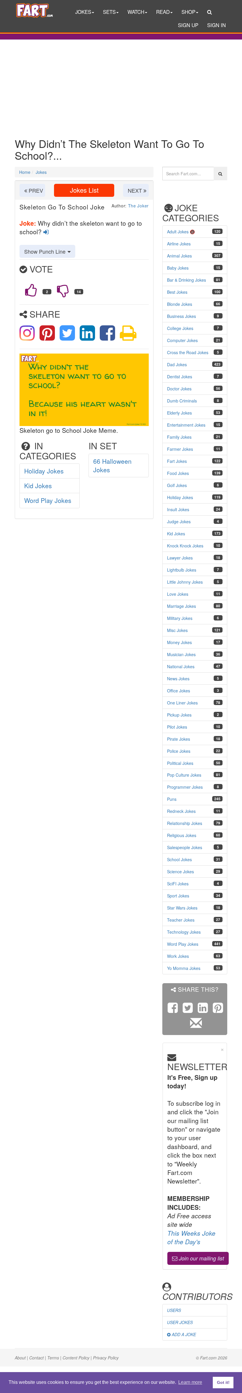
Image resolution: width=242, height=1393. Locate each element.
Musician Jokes (181, 654)
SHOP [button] (188, 11)
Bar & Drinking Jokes (186, 280)
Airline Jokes (179, 244)
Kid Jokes (38, 485)
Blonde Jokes (179, 304)
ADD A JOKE (183, 1334)
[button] (209, 12)
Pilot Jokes (177, 727)
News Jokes (178, 678)
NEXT (135, 190)
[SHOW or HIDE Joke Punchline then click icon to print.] (128, 331)
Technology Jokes (184, 932)
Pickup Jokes (179, 715)
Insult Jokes (178, 509)
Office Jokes (178, 691)
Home (24, 172)
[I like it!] (31, 290)
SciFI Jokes (178, 884)
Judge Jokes (179, 521)
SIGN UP (188, 25)
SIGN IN (216, 25)
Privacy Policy (106, 1358)
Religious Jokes (181, 835)
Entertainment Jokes (186, 425)
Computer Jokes (182, 340)
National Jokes (180, 666)
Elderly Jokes (179, 413)
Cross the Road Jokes (187, 352)
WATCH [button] (135, 11)
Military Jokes (179, 618)
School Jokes (179, 859)
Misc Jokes (177, 630)
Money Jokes (179, 642)
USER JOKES (180, 1322)
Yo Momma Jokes (183, 968)
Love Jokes (177, 594)
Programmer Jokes (185, 787)
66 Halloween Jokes (112, 465)
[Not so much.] (63, 290)
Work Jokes (178, 956)
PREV (35, 190)
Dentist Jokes (179, 376)
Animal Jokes (179, 256)
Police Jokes (178, 751)
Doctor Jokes (179, 389)
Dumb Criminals (182, 401)
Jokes (41, 172)
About (20, 1358)
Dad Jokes (177, 364)
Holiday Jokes (44, 470)
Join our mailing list (200, 1258)
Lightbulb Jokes (181, 570)
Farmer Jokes (180, 449)
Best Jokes (177, 292)
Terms (53, 1358)
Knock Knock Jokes (185, 546)
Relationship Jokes (184, 823)
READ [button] (163, 11)
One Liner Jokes (182, 703)
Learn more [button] (190, 1382)
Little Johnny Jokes (185, 582)
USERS (174, 1310)
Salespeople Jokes (184, 847)
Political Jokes (180, 763)
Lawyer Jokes (180, 558)
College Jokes (180, 328)
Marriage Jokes (181, 606)
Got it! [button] (223, 1382)
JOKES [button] (83, 11)
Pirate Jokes (178, 739)
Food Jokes (178, 473)
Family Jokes (179, 437)
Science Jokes (180, 871)
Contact (36, 1358)
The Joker (138, 206)
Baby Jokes (178, 268)
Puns (171, 799)
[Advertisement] (121, 84)
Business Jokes (181, 316)
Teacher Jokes (180, 920)
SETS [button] (109, 11)
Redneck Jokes (181, 811)
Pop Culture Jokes (184, 775)
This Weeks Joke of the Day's (191, 1237)
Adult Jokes (178, 232)
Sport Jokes (178, 896)
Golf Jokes (177, 485)
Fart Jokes (177, 461)
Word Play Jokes (47, 500)
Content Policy (76, 1358)
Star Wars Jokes (182, 908)
